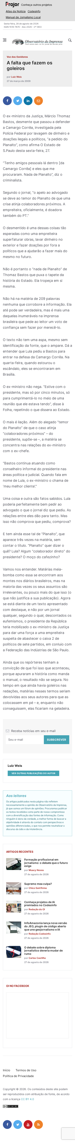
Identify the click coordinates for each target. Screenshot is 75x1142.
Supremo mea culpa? (38, 883)
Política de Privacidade (18, 1076)
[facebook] (7, 100)
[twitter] (17, 100)
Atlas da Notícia (16, 11)
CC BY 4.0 (27, 1099)
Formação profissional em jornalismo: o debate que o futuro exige (46, 863)
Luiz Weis (16, 76)
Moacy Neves (36, 870)
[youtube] (28, 1124)
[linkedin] (28, 100)
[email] (38, 100)
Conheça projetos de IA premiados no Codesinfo (40, 903)
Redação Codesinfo (40, 933)
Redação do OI (37, 909)
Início (6, 1070)
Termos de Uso (26, 1070)
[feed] (38, 1124)
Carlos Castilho (37, 958)
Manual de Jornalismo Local (23, 17)
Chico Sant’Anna (38, 888)
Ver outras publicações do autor (33, 773)
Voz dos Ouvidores (17, 56)
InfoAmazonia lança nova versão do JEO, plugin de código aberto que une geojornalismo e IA (45, 926)
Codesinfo (34, 11)
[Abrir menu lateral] (4, 40)
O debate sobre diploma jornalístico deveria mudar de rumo (43, 951)
